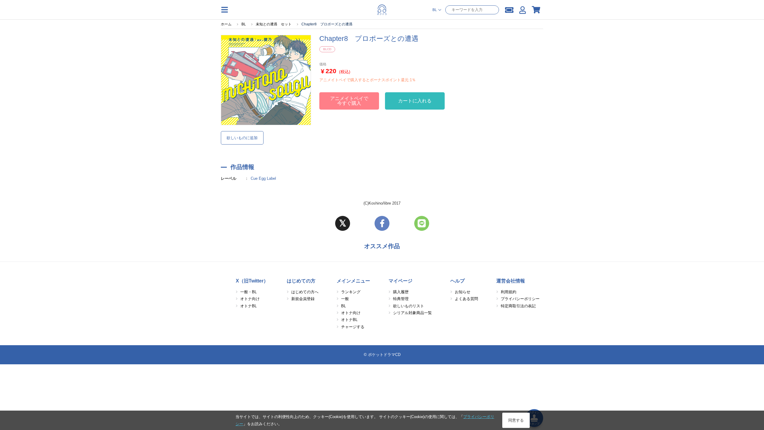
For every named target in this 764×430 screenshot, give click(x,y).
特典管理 (401, 299)
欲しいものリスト (408, 306)
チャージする (352, 327)
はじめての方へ (304, 292)
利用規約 (508, 292)
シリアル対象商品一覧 (412, 313)
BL (343, 306)
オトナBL (248, 306)
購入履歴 (401, 292)
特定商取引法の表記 (518, 306)
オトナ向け (250, 299)
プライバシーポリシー (520, 299)
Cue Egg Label (263, 178)
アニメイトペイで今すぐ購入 (349, 101)
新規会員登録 (303, 299)
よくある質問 (466, 299)
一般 (345, 299)
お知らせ (462, 292)
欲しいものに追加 (242, 138)
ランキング (351, 292)
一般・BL (248, 292)
